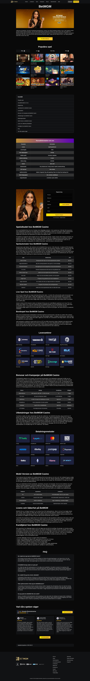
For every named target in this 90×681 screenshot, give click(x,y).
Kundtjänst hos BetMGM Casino (24, 126)
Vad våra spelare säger (22, 131)
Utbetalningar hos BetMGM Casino (25, 115)
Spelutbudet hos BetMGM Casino (25, 108)
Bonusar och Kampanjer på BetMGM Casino (27, 113)
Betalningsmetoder (22, 118)
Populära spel (21, 100)
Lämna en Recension (67, 612)
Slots (66, 50)
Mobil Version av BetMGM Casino (25, 121)
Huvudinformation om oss (23, 102)
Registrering (20, 105)
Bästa (22, 50)
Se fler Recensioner (45, 637)
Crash (51, 50)
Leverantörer (20, 110)
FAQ (19, 128)
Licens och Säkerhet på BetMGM (25, 123)
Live (37, 50)
